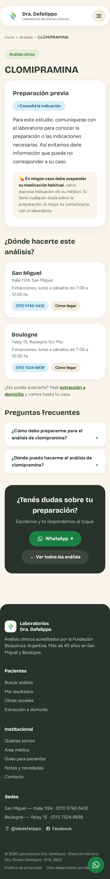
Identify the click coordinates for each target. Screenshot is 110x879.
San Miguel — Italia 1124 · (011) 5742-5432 (46, 808)
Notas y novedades (24, 768)
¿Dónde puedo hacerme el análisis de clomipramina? (55, 461)
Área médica (17, 750)
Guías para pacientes (25, 758)
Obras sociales (19, 700)
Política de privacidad (23, 867)
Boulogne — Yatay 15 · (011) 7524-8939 (44, 817)
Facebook (62, 828)
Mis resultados (19, 691)
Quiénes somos (20, 740)
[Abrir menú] (98, 15)
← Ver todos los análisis (55, 557)
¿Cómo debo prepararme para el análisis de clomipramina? (55, 434)
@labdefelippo (26, 828)
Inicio (9, 37)
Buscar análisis (19, 682)
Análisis (26, 37)
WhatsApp (59, 538)
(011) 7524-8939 (30, 367)
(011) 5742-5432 (30, 306)
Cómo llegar (65, 306)
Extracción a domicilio (26, 709)
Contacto (14, 776)
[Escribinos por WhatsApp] (96, 865)
